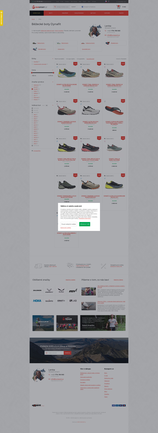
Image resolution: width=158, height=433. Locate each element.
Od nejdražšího (81, 59)
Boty (50, 13)
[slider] (32, 73)
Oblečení (65, 13)
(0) (36, 108)
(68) (37, 85)
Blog (80, 1)
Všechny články (118, 280)
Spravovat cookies (65, 227)
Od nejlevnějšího (70, 59)
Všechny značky (70, 280)
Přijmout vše (84, 224)
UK (46, 105)
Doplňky (107, 13)
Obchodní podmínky (86, 377)
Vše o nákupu (74, 1)
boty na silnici (59, 30)
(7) (41, 64)
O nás (61, 1)
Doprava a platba (85, 380)
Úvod (57, 1)
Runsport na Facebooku (89, 6)
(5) (37, 61)
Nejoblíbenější (90, 59)
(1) (36, 87)
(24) (37, 93)
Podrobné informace (85, 218)
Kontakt (94, 1)
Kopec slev (36, 13)
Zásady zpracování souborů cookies (90, 385)
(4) (36, 125)
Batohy (93, 13)
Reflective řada (108, 378)
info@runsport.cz (113, 35)
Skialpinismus (79, 13)
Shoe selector (108, 389)
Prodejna (67, 1)
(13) (37, 89)
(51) (36, 99)
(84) (36, 91)
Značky (121, 13)
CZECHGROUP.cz (81, 422)
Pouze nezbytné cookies (68, 224)
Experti (84, 1)
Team (89, 1)
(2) (36, 120)
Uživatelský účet (122, 1)
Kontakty (83, 382)
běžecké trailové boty (47, 30)
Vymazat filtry (37, 150)
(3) (36, 122)
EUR (43, 105)
